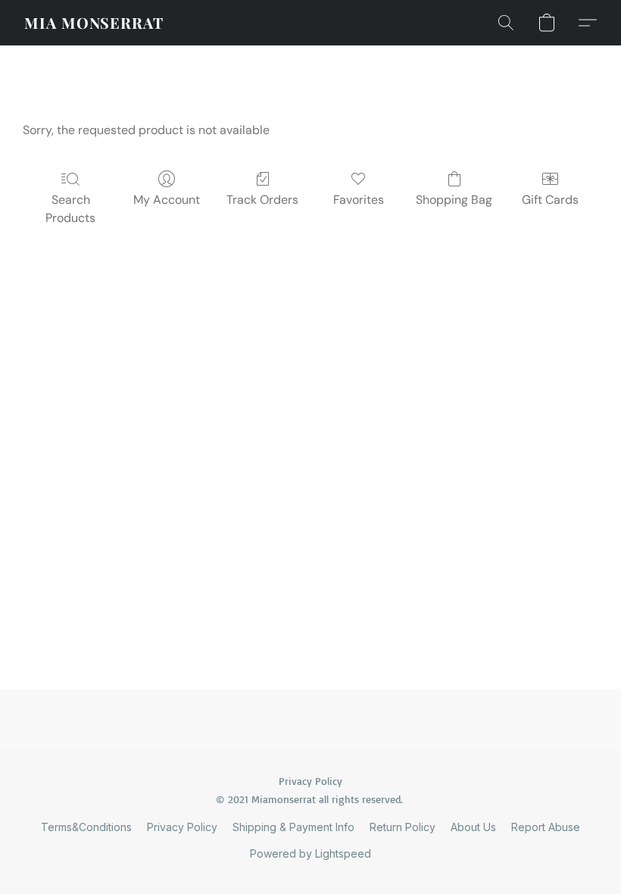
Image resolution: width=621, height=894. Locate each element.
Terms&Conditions (86, 827)
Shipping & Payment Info (293, 827)
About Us (473, 827)
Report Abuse (545, 827)
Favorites (358, 200)
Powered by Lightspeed (310, 853)
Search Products (70, 209)
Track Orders (262, 200)
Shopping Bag (454, 200)
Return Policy (402, 827)
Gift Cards (550, 200)
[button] (94, 23)
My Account (166, 200)
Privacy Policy (182, 827)
